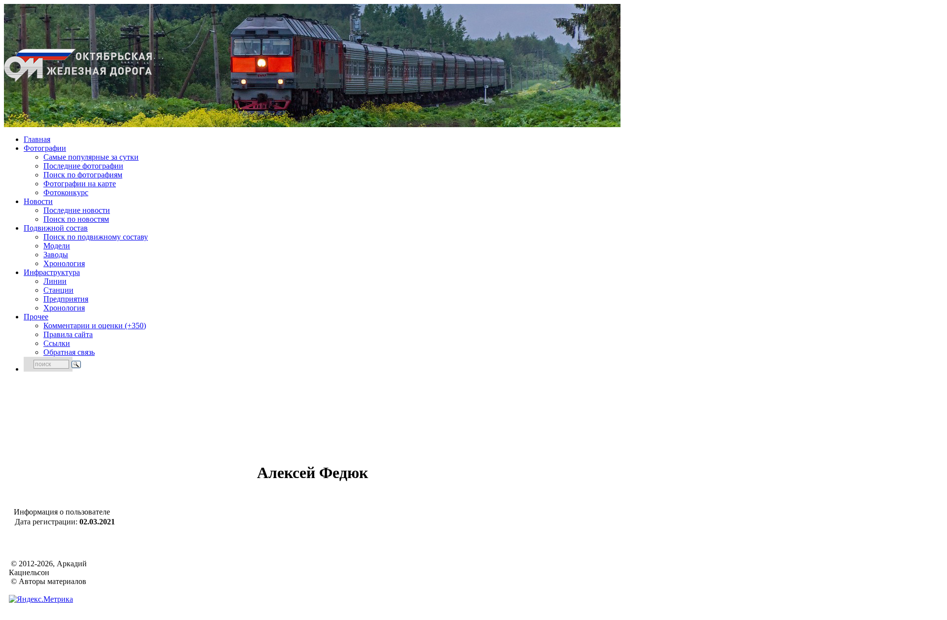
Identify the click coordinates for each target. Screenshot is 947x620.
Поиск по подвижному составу (95, 237)
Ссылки (56, 343)
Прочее (36, 316)
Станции (58, 290)
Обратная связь (69, 352)
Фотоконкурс (65, 192)
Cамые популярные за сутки (91, 157)
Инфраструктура (52, 272)
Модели (56, 245)
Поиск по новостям (76, 219)
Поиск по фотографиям (82, 175)
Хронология (64, 263)
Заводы (55, 254)
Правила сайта (68, 334)
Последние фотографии (83, 166)
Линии (55, 281)
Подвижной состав (56, 228)
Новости (38, 201)
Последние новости (76, 210)
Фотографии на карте (79, 183)
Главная (37, 139)
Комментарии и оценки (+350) (94, 325)
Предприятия (65, 299)
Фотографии (45, 148)
